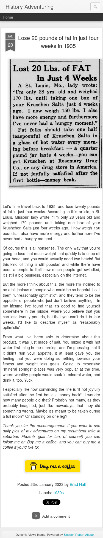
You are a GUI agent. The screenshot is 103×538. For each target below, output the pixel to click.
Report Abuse (84, 534)
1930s (58, 492)
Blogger (69, 534)
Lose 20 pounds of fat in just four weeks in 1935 (58, 42)
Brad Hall (78, 484)
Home (8, 17)
